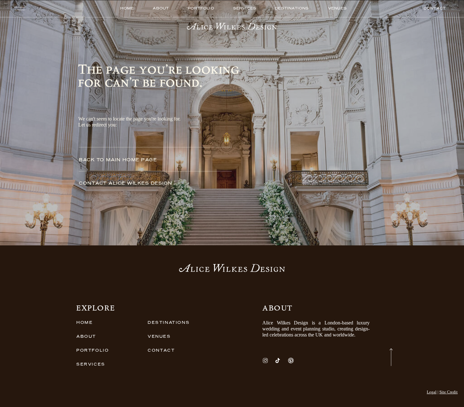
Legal (432, 392)
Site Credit (448, 392)
